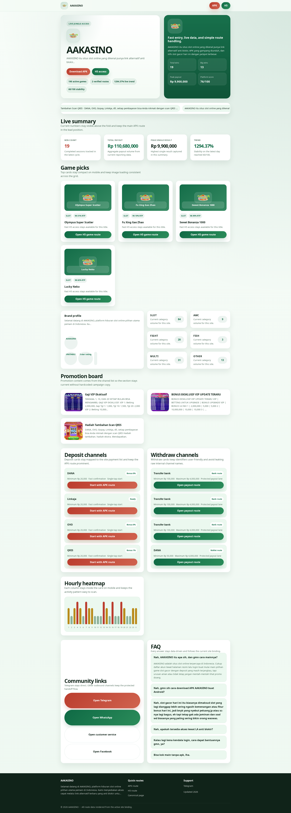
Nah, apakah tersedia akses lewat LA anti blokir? (183, 729)
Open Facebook (102, 751)
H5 (225, 5)
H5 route (132, 790)
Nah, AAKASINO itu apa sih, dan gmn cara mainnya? (185, 657)
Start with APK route (102, 485)
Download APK (78, 71)
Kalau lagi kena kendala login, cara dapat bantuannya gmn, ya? (187, 742)
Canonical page (136, 795)
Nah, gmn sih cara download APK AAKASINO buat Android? (184, 690)
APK (214, 5)
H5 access (100, 71)
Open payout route (188, 485)
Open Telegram (102, 700)
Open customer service (102, 734)
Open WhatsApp (102, 717)
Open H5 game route (87, 234)
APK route (133, 785)
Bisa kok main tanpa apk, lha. (172, 755)
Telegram (188, 785)
